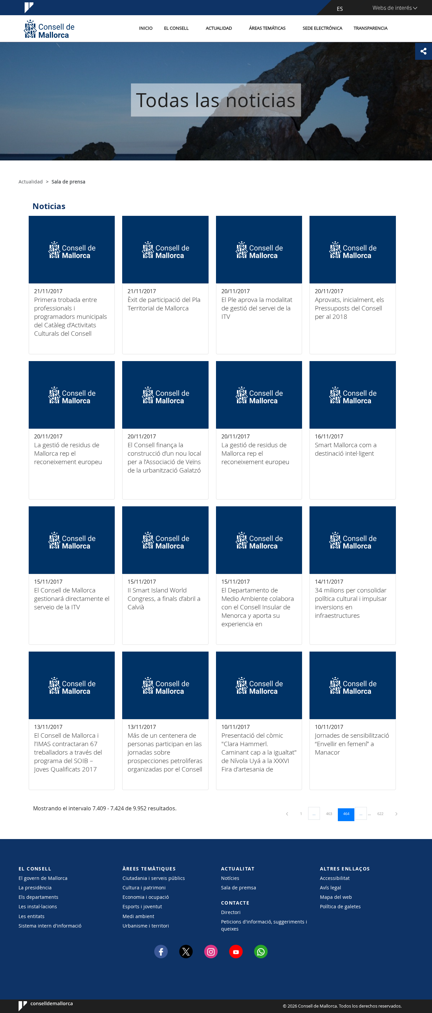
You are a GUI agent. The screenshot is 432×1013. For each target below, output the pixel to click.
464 (348, 813)
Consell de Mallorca (39, 1006)
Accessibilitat (335, 878)
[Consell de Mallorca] (49, 28)
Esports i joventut (142, 906)
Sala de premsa (238, 887)
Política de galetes (340, 906)
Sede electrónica (322, 28)
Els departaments (38, 897)
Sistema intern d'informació (50, 925)
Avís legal (330, 887)
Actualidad (219, 28)
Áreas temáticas (267, 28)
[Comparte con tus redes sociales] (423, 51)
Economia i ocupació (146, 897)
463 (331, 813)
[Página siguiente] (396, 813)
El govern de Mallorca (43, 878)
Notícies (230, 878)
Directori (231, 912)
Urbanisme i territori (146, 925)
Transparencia (370, 28)
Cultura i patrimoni (144, 887)
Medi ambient (138, 916)
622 (382, 813)
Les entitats (32, 916)
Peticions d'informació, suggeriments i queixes (264, 925)
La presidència (35, 887)
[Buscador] (400, 28)
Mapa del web (336, 897)
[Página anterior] (287, 813)
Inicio (146, 28)
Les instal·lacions (38, 906)
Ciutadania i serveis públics (154, 878)
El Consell (176, 28)
